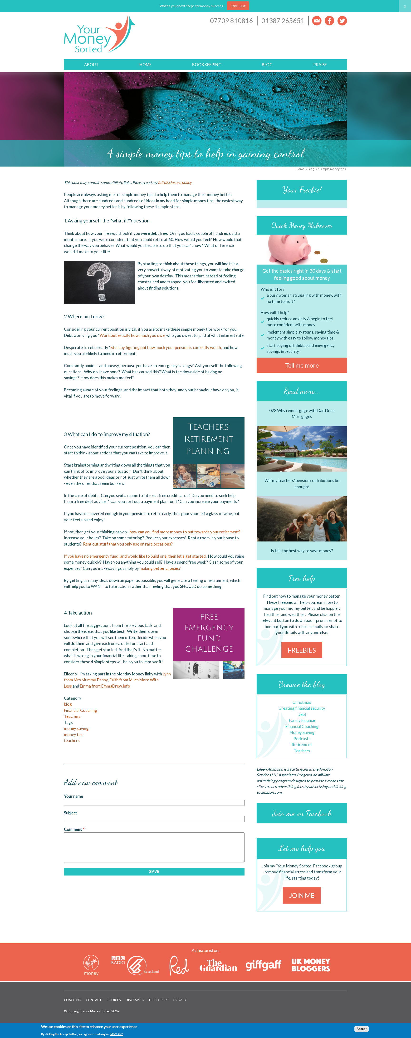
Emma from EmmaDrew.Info (105, 686)
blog (68, 704)
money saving (76, 728)
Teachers (72, 716)
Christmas (302, 702)
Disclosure (158, 1000)
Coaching (72, 1000)
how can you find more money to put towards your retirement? (185, 531)
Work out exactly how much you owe (132, 335)
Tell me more (302, 365)
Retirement (302, 744)
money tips (73, 734)
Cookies (114, 1000)
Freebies (302, 650)
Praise (320, 64)
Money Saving (301, 732)
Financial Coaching (80, 710)
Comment (73, 829)
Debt (302, 714)
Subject (70, 812)
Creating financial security (302, 708)
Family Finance (302, 720)
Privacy (180, 1000)
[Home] (99, 54)
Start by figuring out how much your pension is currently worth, (166, 347)
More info (116, 1034)
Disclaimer (135, 1000)
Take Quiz (238, 6)
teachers (72, 740)
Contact (94, 1000)
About (91, 64)
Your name (73, 796)
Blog (267, 64)
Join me (301, 895)
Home (145, 64)
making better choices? (160, 568)
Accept (362, 1029)
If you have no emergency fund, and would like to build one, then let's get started (135, 556)
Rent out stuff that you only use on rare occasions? (128, 543)
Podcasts (302, 738)
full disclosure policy (174, 182)
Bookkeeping (206, 64)
